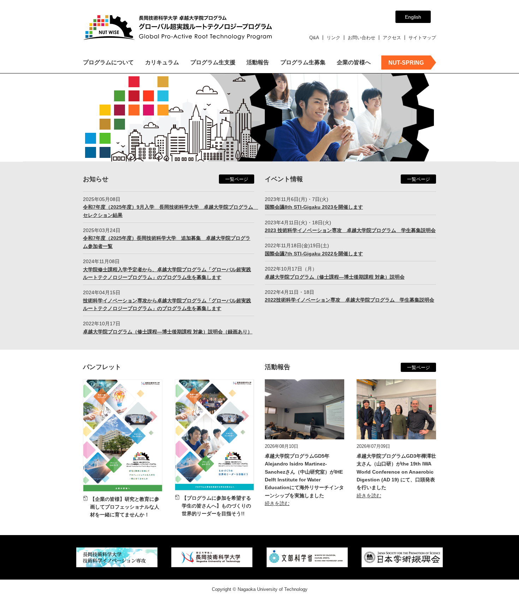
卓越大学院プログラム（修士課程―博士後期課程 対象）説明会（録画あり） (167, 331)
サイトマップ (422, 37)
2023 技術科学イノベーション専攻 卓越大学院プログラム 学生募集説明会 (350, 230)
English (413, 17)
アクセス (392, 37)
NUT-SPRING (406, 63)
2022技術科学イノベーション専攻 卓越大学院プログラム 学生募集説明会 (349, 300)
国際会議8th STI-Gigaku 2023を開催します (314, 207)
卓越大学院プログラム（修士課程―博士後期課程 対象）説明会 (335, 277)
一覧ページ (236, 179)
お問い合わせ (361, 37)
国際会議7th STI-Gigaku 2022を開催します (314, 253)
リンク (333, 37)
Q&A (314, 37)
